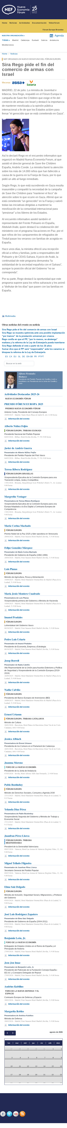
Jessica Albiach (12, 739)
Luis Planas (10, 569)
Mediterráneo (8, 45)
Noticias (13, 23)
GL (19, 356)
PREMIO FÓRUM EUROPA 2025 (23, 404)
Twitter (10, 1114)
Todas (5, 40)
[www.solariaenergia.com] (31, 83)
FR (35, 356)
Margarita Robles (14, 1011)
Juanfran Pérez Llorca (16, 836)
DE (23, 356)
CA (10, 356)
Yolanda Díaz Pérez (15, 809)
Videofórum (54, 23)
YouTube (16, 1114)
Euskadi (35, 40)
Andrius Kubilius (13, 986)
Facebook (3, 1114)
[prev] (7, 1033)
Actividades (24, 23)
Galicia (44, 40)
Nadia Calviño (12, 690)
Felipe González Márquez (18, 548)
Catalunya (25, 40)
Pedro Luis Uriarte (14, 639)
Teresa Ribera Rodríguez (18, 469)
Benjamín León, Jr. (15, 938)
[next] (13, 1033)
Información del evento (18, 419)
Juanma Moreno (13, 762)
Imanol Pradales (13, 617)
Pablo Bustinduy (13, 785)
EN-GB (30, 356)
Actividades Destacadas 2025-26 (21, 394)
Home (4, 23)
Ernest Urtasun (12, 714)
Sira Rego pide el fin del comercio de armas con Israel (29, 329)
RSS (23, 1114)
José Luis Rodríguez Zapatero (21, 914)
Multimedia (10, 316)
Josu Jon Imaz (12, 962)
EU (15, 356)
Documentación (39, 23)
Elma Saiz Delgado (14, 887)
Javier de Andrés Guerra (18, 448)
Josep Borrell (11, 660)
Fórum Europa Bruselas (53, 30)
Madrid (15, 40)
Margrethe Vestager (15, 496)
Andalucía (54, 40)
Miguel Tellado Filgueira (17, 863)
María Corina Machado (17, 526)
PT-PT (41, 356)
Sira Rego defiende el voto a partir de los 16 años (27, 346)
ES (6, 356)
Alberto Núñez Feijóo (16, 426)
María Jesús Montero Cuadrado (22, 593)
